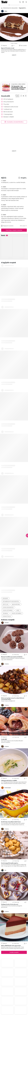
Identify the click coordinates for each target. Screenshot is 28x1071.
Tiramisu (5, 613)
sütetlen (5, 604)
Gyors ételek (7, 616)
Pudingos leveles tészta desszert (9, 904)
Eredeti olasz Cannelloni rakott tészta (11, 822)
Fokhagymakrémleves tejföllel (9, 780)
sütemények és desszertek (11, 601)
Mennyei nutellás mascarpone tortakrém (11, 656)
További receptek (14, 952)
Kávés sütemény (17, 613)
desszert (5, 598)
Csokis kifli (4, 739)
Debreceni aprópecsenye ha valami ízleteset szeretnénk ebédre (12, 698)
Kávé (17, 610)
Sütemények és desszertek (10, 8)
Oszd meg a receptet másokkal (14, 230)
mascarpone (16, 604)
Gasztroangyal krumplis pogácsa (9, 863)
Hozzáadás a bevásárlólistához (15, 122)
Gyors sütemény (8, 610)
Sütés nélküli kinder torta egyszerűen (11, 945)
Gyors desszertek (8, 607)
